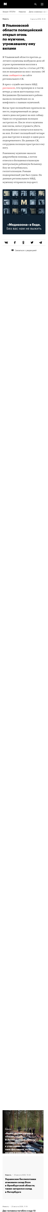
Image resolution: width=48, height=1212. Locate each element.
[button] (42, 4)
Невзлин (22, 11)
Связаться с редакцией (25, 250)
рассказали (9, 88)
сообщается (15, 75)
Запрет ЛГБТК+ (9, 11)
